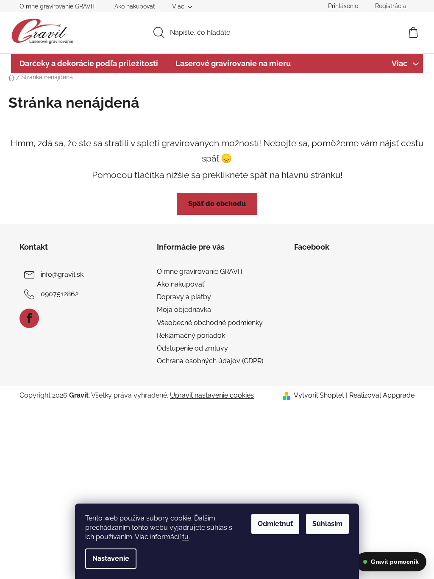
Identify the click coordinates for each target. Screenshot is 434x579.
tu (185, 537)
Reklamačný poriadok (191, 335)
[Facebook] (29, 318)
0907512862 (59, 294)
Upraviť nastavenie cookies (212, 395)
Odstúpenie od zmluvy (192, 348)
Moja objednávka (184, 310)
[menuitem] (89, 63)
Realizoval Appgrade (382, 395)
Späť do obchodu (217, 204)
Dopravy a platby (184, 297)
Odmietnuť (275, 524)
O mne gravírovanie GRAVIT (57, 6)
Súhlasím (327, 524)
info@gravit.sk (62, 274)
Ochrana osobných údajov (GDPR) (210, 361)
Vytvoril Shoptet (319, 395)
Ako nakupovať (134, 6)
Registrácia (390, 6)
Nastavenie (110, 558)
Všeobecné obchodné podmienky (210, 323)
